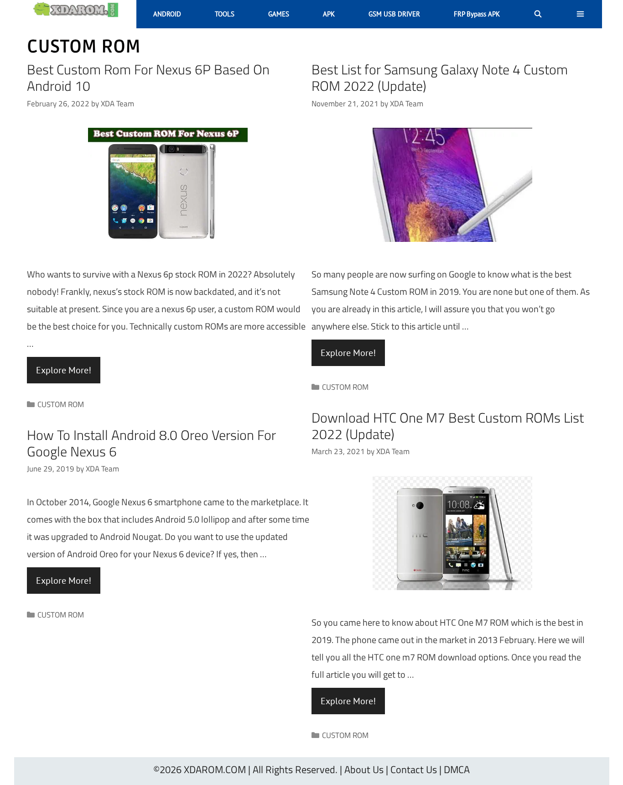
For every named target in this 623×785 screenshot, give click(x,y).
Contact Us (413, 769)
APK (329, 14)
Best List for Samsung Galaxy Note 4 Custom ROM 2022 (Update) (440, 77)
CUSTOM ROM (60, 404)
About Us (364, 769)
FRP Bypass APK (477, 14)
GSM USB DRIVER (394, 14)
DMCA (457, 769)
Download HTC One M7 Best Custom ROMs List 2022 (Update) (448, 426)
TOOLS (224, 14)
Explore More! (63, 370)
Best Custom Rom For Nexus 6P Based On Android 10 (148, 77)
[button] (580, 14)
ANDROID (167, 14)
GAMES (278, 14)
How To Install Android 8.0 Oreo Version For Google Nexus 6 (151, 443)
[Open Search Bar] (538, 14)
